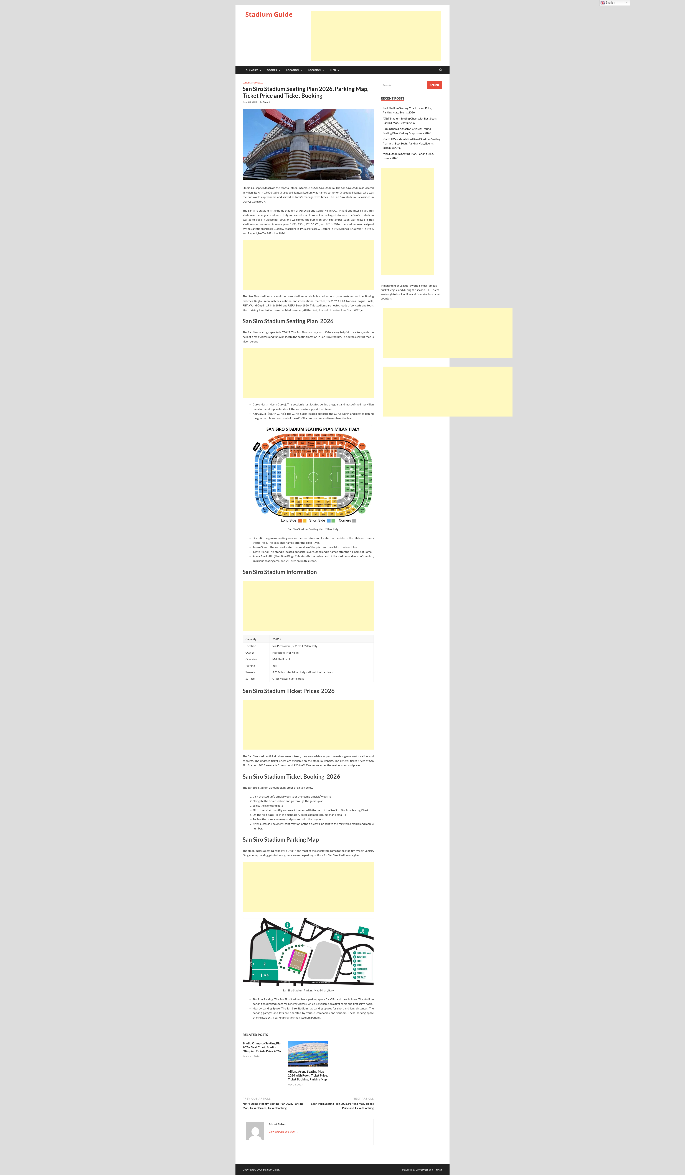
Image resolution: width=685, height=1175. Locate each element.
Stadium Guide (269, 14)
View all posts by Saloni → (284, 1131)
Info (333, 70)
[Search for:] (411, 85)
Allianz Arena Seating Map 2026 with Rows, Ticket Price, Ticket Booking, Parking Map (308, 1075)
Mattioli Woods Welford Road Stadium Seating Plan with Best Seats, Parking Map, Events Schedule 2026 (411, 143)
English (610, 2)
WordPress (422, 1169)
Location (292, 70)
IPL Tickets (432, 289)
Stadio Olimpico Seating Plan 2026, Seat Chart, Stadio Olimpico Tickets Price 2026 (262, 1047)
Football (257, 83)
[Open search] (440, 70)
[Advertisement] (376, 36)
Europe (247, 83)
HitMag (437, 1169)
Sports (272, 70)
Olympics (252, 70)
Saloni (266, 102)
